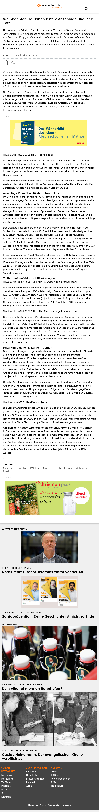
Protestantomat (35, 778)
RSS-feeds (32, 771)
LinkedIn (6, 796)
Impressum (66, 805)
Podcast (30, 782)
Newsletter (32, 775)
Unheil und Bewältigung (26, 55)
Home (5, 62)
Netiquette (33, 805)
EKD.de (55, 775)
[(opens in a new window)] (48, 133)
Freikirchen (57, 786)
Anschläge (58, 468)
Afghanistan (22, 468)
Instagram (7, 778)
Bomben (47, 468)
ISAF (32, 468)
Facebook (6, 775)
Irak (38, 468)
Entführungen (80, 468)
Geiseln (6, 471)
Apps (29, 786)
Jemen (69, 468)
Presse (43, 805)
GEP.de (55, 771)
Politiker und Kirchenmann (19, 750)
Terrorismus (8, 468)
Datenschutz (53, 805)
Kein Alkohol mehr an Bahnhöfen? (32, 688)
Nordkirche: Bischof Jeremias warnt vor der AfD (43, 572)
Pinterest (6, 786)
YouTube (6, 782)
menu (3, 6)
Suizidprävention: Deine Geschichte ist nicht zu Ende (48, 616)
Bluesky (5, 789)
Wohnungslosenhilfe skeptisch (22, 684)
